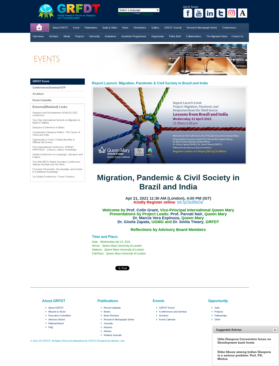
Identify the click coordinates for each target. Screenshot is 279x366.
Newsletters (140, 27)
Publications (91, 27)
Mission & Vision (57, 311)
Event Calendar (42, 100)
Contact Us (237, 36)
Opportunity (157, 36)
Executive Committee (59, 315)
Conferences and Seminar (173, 311)
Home (39, 27)
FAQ (50, 327)
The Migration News (217, 36)
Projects (79, 36)
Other (217, 319)
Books (107, 311)
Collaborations (193, 36)
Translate (147, 14)
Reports (108, 327)
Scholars (53, 36)
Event (76, 27)
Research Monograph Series (202, 27)
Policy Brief (175, 36)
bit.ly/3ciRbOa (190, 202)
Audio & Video (109, 27)
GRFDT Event (40, 81)
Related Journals (113, 335)
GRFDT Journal (172, 27)
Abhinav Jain (117, 340)
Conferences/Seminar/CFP (49, 87)
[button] (275, 330)
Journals (108, 323)
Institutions (110, 36)
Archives (38, 93)
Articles (108, 331)
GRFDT (72, 11)
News (125, 27)
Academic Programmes (133, 36)
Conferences (229, 27)
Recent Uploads (112, 307)
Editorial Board (56, 323)
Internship (94, 36)
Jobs (217, 307)
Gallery (155, 27)
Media (67, 36)
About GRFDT (60, 27)
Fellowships (220, 315)
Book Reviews (111, 315)
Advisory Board (56, 319)
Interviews (38, 36)
